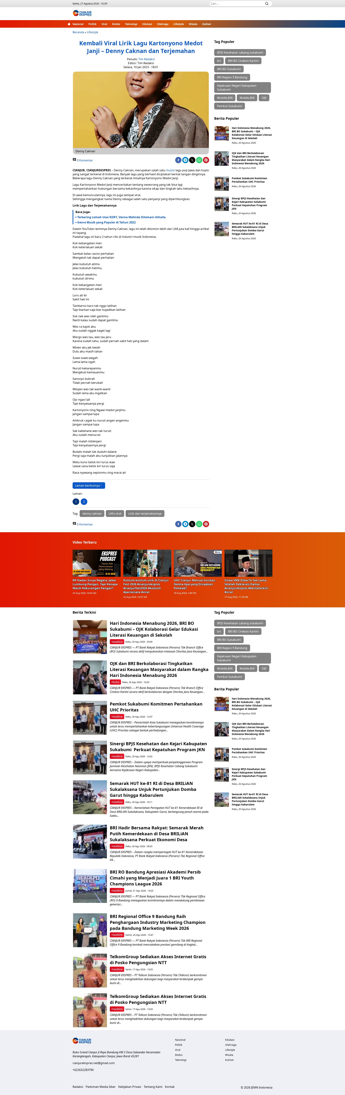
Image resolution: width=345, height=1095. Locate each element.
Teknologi (131, 24)
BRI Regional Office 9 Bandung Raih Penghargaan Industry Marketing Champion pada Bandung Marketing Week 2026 (158, 922)
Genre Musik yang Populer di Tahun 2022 (106, 222)
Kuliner (206, 24)
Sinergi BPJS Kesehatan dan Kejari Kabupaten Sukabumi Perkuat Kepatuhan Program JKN (249, 203)
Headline (117, 641)
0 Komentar (84, 160)
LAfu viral (115, 514)
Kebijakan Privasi (129, 1087)
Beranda (78, 32)
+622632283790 (83, 1070)
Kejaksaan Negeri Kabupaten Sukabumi (236, 87)
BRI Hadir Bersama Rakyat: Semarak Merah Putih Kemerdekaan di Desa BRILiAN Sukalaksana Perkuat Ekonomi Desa (157, 833)
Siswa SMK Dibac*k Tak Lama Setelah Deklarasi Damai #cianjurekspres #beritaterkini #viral (246, 586)
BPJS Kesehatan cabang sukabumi (240, 52)
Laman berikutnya (87, 485)
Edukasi (147, 24)
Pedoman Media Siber (101, 1087)
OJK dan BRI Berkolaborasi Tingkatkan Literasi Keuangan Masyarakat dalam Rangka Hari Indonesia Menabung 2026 (251, 158)
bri (219, 61)
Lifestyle (178, 24)
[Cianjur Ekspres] (82, 13)
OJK (264, 98)
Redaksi (78, 1087)
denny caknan (92, 514)
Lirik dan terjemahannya (145, 514)
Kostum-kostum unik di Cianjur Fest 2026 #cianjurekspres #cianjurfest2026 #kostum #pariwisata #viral (146, 586)
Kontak (170, 1087)
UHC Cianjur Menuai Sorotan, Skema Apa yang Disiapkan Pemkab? (195, 584)
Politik (92, 24)
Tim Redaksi (146, 59)
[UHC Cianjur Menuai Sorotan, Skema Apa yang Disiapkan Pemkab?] (198, 563)
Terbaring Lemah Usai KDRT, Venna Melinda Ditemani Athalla (121, 217)
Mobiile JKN (225, 98)
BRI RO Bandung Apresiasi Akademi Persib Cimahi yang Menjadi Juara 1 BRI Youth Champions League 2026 (155, 878)
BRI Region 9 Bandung (232, 77)
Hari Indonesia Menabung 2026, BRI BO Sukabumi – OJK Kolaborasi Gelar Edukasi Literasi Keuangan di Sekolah (252, 133)
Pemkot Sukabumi (229, 106)
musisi (170, 170)
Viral (104, 24)
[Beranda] (69, 24)
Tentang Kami (153, 1087)
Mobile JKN (247, 98)
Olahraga (162, 24)
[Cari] (267, 3)
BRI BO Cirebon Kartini (243, 61)
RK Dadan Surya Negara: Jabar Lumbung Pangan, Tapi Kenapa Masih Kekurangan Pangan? (95, 584)
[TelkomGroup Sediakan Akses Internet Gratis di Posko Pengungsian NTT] (90, 971)
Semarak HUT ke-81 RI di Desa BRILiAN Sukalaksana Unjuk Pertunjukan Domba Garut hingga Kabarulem (250, 228)
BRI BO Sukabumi (229, 69)
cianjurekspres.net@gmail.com (94, 1063)
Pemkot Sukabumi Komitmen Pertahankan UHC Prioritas (249, 180)
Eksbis (116, 24)
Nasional (78, 24)
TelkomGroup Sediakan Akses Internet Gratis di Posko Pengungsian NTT (158, 959)
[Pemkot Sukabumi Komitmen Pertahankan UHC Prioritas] (222, 184)
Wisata (193, 24)
